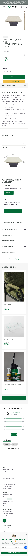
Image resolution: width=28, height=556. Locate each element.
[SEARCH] (21, 7)
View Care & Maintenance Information (13, 210)
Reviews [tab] (7, 440)
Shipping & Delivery (7, 486)
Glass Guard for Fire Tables (11, 339)
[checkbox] (14, 444)
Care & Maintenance (7, 511)
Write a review (14, 434)
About (4, 496)
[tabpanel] (14, 453)
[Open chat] (4, 520)
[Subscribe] (23, 532)
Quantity (5, 68)
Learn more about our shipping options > (13, 259)
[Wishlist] (24, 7)
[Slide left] (11, 32)
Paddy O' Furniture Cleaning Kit (12, 384)
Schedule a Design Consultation (10, 518)
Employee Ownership (8, 501)
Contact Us (5, 503)
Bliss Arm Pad (7, 304)
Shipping (4, 63)
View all (14, 398)
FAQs (4, 522)
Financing (5, 520)
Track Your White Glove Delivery (10, 484)
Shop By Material (6, 474)
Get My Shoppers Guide (14, 552)
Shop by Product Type (8, 469)
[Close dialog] (26, 534)
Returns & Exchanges (8, 488)
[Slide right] (16, 32)
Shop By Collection (7, 471)
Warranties (8, 192)
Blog (4, 505)
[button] (21, 7)
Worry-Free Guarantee (8, 513)
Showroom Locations (7, 494)
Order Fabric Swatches (8, 476)
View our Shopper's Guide (8, 478)
